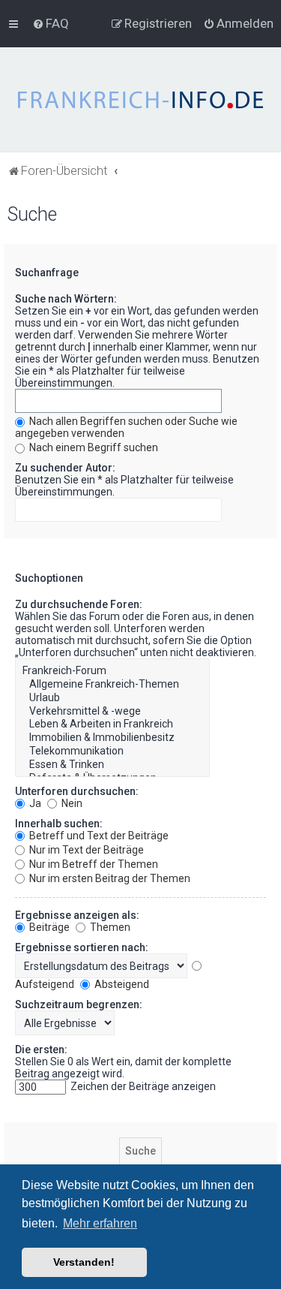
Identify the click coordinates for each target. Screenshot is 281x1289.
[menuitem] (50, 23)
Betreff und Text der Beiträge (98, 836)
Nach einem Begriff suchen (92, 447)
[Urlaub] (112, 698)
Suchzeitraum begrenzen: (78, 1004)
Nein (70, 803)
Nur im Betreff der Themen (92, 864)
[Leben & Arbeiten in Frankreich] (112, 724)
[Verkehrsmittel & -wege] (112, 711)
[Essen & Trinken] (112, 765)
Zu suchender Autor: (65, 468)
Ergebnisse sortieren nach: (81, 947)
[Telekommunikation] (112, 751)
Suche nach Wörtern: (66, 299)
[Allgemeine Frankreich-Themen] (112, 684)
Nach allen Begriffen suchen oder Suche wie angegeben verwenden (126, 427)
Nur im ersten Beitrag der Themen (108, 878)
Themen (109, 927)
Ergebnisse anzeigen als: (77, 915)
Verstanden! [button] (84, 1262)
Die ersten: (41, 1050)
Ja (34, 803)
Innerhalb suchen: (59, 824)
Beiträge (48, 927)
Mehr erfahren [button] (100, 1223)
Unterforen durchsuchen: (77, 791)
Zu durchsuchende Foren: (78, 604)
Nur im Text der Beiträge (85, 850)
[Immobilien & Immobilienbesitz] (112, 738)
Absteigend (120, 984)
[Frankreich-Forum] (112, 671)
